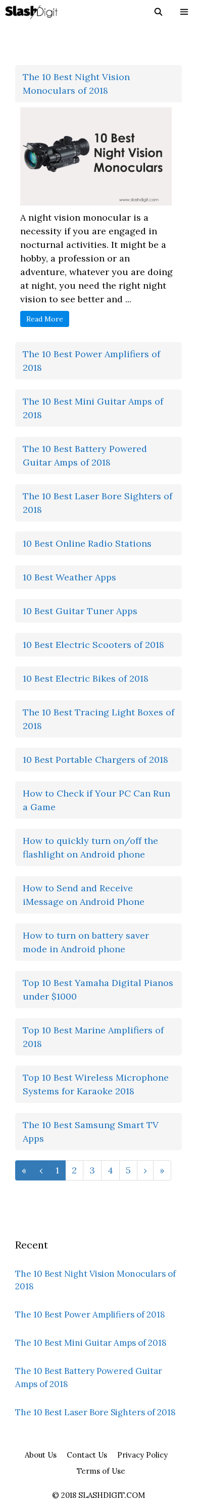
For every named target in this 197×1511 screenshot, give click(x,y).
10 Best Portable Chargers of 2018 (95, 759)
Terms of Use (101, 1471)
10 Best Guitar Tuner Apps (80, 611)
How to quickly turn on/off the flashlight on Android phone (90, 847)
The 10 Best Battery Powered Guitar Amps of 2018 (85, 455)
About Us (41, 1455)
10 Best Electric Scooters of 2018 (93, 644)
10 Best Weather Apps (69, 577)
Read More (44, 318)
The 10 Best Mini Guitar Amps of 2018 (93, 408)
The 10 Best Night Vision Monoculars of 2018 (76, 83)
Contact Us (87, 1455)
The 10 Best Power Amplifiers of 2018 (91, 360)
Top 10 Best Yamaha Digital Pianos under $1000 (98, 989)
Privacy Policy (142, 1455)
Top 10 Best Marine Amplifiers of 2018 (93, 1036)
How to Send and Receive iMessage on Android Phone (83, 894)
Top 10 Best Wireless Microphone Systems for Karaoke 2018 (96, 1084)
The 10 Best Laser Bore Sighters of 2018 (97, 502)
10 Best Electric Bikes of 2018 (86, 678)
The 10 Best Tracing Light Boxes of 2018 (98, 719)
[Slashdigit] (31, 12)
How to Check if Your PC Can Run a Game (96, 800)
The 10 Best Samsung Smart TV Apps (91, 1131)
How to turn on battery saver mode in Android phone (86, 942)
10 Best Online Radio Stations (87, 543)
